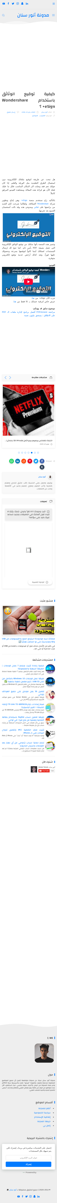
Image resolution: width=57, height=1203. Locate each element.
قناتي (36, 207)
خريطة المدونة (44, 1121)
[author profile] (50, 477)
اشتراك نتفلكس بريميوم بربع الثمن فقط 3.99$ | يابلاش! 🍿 (28, 440)
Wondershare (43, 203)
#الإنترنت (42, 115)
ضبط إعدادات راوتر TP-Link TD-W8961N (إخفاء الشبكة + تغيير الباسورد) (23, 705)
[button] (42, 461)
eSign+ (24, 200)
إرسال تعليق (11, 112)
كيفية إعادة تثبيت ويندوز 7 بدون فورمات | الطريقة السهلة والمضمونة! (23, 667)
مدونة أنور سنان (33, 15)
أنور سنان (13, 1190)
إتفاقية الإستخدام (42, 1117)
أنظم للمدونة (44, 1108)
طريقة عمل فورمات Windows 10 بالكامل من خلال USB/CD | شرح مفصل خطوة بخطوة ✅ (23, 680)
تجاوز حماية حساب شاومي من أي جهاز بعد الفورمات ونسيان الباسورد (23, 744)
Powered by (31, 1172)
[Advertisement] (28, 59)
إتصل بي (47, 1126)
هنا (33, 298)
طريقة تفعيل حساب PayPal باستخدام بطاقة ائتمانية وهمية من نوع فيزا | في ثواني (23, 718)
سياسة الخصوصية (42, 1113)
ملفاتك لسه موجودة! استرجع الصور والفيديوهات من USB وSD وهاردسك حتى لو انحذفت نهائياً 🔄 (28, 640)
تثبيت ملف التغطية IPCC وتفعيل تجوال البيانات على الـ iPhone (23, 731)
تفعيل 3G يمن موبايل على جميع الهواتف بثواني (23, 692)
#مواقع (35, 115)
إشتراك (28, 1164)
